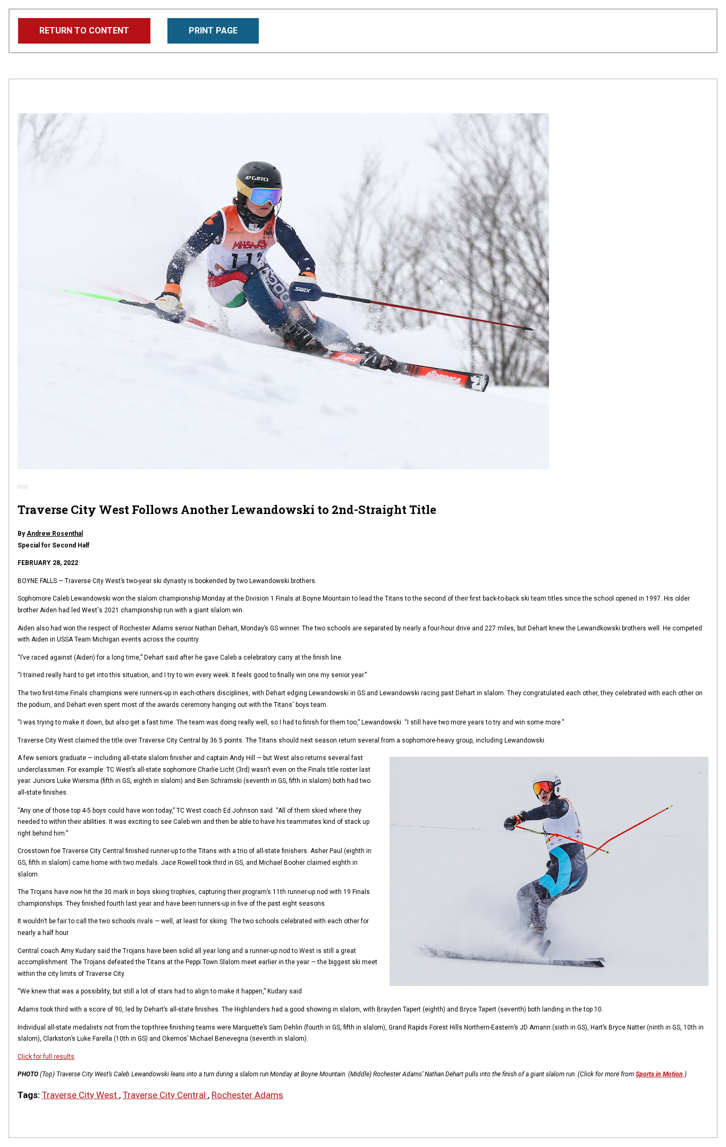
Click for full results (46, 1056)
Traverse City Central (165, 1095)
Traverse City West (80, 1095)
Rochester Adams (247, 1095)
